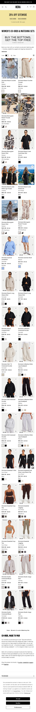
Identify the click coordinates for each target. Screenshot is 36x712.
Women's (25, 2)
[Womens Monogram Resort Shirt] (10, 149)
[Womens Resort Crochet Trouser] (26, 78)
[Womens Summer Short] (26, 255)
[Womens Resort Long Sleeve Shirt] (10, 291)
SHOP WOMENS (22, 18)
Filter (14, 55)
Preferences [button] (27, 693)
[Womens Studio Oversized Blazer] (10, 574)
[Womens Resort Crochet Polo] (10, 78)
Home (8, 630)
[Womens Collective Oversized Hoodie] (26, 326)
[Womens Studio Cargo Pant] (26, 574)
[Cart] (34, 7)
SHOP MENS (13, 18)
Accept (18, 699)
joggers (31, 662)
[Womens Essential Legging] (26, 503)
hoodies (20, 662)
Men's (20, 2)
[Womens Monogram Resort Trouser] (10, 113)
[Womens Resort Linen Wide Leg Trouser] (10, 184)
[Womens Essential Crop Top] (10, 503)
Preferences (18, 707)
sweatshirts (26, 662)
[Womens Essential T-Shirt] (10, 468)
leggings (6, 664)
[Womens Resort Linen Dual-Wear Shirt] (26, 149)
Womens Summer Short (25, 257)
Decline (18, 703)
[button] (6, 7)
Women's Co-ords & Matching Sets (20, 630)
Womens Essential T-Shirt (9, 470)
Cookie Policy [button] (16, 691)
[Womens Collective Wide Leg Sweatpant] (26, 361)
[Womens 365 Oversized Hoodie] (10, 397)
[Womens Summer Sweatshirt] (10, 255)
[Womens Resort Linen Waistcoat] (26, 184)
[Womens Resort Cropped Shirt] (10, 326)
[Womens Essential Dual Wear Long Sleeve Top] (26, 468)
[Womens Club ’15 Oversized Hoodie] (10, 361)
